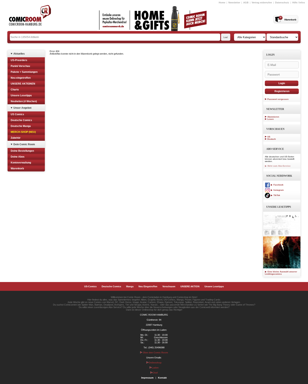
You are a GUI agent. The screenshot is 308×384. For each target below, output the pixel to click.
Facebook (278, 185)
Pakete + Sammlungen (24, 72)
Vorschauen (168, 286)
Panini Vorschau (20, 66)
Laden (155, 367)
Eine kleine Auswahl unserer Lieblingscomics (281, 272)
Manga (129, 286)
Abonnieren (273, 117)
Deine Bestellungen (22, 150)
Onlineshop (155, 362)
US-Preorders (19, 60)
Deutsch (271, 139)
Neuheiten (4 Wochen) (24, 101)
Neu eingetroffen (21, 77)
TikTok (276, 195)
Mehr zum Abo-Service (279, 166)
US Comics (17, 114)
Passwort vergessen (278, 99)
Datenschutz (282, 2)
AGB (245, 2)
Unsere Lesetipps (21, 95)
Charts (15, 89)
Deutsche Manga (21, 126)
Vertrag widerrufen (262, 2)
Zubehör (16, 137)
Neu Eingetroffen (147, 286)
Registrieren (281, 91)
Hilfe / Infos (298, 2)
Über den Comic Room (155, 352)
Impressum (147, 377)
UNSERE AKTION (189, 286)
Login (281, 83)
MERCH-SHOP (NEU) (23, 132)
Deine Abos (18, 156)
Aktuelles (19, 53)
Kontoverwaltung (21, 162)
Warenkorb (17, 168)
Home (222, 2)
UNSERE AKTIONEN (23, 83)
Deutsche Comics (21, 120)
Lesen (270, 119)
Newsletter (234, 2)
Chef (155, 372)
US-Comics (90, 286)
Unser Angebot (22, 107)
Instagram (278, 190)
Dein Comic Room (24, 144)
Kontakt (162, 377)
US (268, 137)
